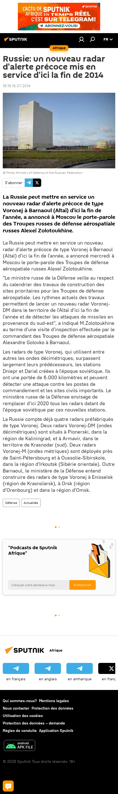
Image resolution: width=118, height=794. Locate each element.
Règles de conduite (20, 730)
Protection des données (52, 708)
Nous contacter (16, 708)
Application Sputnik (56, 730)
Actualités (31, 503)
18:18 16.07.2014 (16, 85)
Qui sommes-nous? (20, 700)
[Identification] (81, 39)
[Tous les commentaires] (8, 786)
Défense (11, 503)
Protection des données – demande (34, 723)
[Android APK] (19, 746)
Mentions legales (54, 700)
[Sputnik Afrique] (16, 41)
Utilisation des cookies (23, 715)
